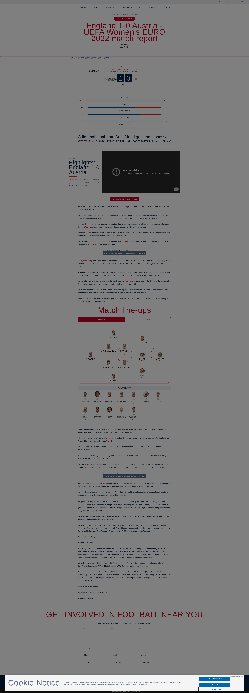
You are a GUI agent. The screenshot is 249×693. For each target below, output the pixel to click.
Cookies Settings (214, 689)
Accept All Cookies (214, 679)
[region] (124, 683)
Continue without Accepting (236, 676)
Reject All (214, 685)
